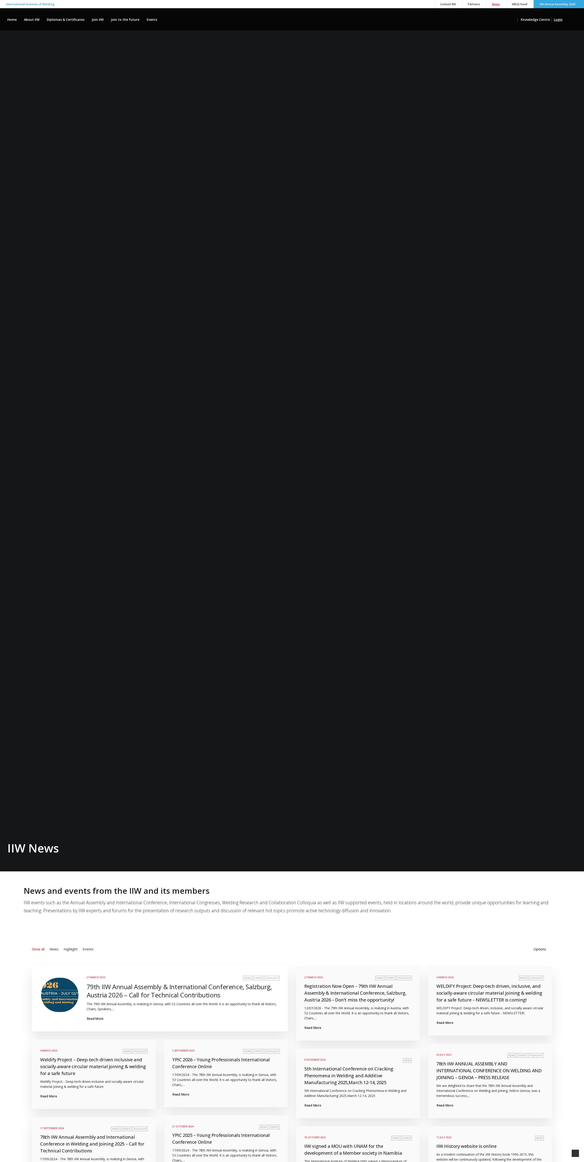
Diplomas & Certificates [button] (65, 19)
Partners (474, 4)
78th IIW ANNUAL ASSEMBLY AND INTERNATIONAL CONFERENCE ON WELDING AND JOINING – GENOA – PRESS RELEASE (488, 1071)
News (496, 4)
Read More (95, 1018)
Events (152, 19)
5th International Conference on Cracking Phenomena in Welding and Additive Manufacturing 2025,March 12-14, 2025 (348, 1076)
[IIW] (292, 19)
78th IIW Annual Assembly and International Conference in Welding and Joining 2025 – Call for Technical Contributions (92, 1144)
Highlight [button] (71, 949)
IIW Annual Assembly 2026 (557, 4)
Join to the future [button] (125, 19)
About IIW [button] (31, 19)
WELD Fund (519, 4)
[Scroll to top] (575, 1153)
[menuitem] (448, 4)
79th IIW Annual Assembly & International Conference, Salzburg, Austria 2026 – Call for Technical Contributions (179, 990)
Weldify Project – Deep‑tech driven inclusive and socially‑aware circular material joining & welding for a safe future (93, 1066)
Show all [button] (38, 949)
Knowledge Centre (535, 19)
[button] (515, 19)
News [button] (54, 949)
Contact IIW (448, 4)
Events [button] (88, 949)
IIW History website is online (466, 1146)
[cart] (574, 19)
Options (540, 949)
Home (12, 19)
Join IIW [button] (98, 19)
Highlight (272, 978)
